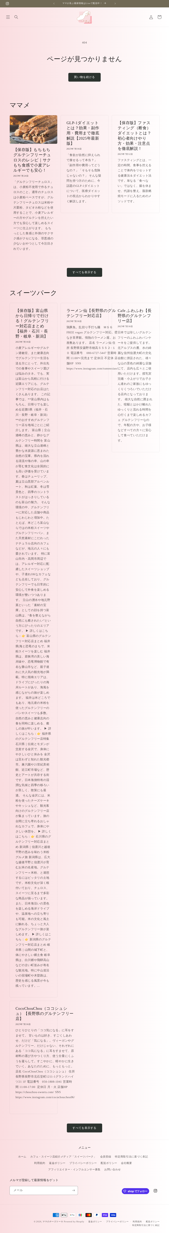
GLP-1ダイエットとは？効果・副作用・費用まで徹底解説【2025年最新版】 (83, 133)
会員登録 (105, 1156)
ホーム (22, 1156)
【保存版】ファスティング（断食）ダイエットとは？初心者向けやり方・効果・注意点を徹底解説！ (134, 136)
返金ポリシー (57, 1163)
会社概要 (126, 1163)
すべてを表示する (84, 272)
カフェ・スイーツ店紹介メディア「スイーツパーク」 (63, 1156)
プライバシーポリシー (83, 1163)
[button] (8, 17)
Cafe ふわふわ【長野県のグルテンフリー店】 (135, 315)
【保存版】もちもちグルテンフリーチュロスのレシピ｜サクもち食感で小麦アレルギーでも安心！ (32, 160)
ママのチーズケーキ (53, 1221)
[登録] (73, 1190)
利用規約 (39, 1163)
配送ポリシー (109, 1163)
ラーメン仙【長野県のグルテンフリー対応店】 (91, 313)
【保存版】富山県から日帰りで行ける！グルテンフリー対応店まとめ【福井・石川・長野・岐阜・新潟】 (32, 323)
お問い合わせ (112, 1169)
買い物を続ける (84, 77)
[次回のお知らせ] (115, 3)
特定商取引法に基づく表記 (131, 1156)
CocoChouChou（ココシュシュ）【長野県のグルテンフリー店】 (44, 1013)
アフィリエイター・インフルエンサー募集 (74, 1169)
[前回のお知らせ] (54, 3)
